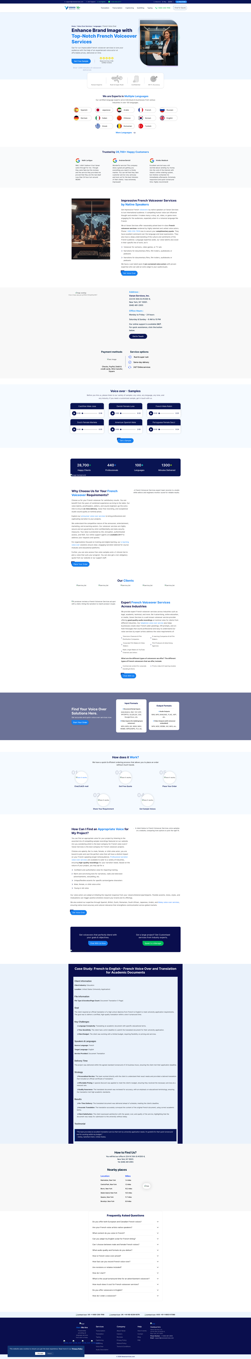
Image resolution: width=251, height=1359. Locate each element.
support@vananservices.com (164, 1338)
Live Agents (102, 1)
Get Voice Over (129, 273)
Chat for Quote (180, 8)
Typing (149, 8)
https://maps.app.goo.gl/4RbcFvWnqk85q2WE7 (83, 295)
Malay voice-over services (168, 902)
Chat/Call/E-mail (81, 786)
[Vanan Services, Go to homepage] (72, 8)
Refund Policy (121, 1343)
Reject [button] (50, 1353)
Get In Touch (138, 336)
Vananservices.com (128, 1356)
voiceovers (144, 210)
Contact (140, 1334)
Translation (105, 8)
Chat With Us (128, 676)
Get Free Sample (81, 61)
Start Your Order (80, 722)
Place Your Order (81, 564)
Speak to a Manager (153, 943)
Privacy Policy (77, 1349)
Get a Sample (125, 441)
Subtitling (140, 8)
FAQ (139, 1340)
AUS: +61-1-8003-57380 (165, 1315)
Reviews (120, 1337)
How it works (142, 1331)
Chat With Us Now (98, 943)
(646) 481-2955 (136, 305)
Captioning (130, 8)
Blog (139, 1337)
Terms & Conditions (124, 1346)
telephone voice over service (152, 623)
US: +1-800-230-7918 (96, 1315)
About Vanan (121, 1331)
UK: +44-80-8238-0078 (130, 1315)
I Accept (40, 1353)
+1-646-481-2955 (167, 1336)
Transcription (117, 8)
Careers (119, 1334)
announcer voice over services (93, 516)
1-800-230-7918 (164, 8)
